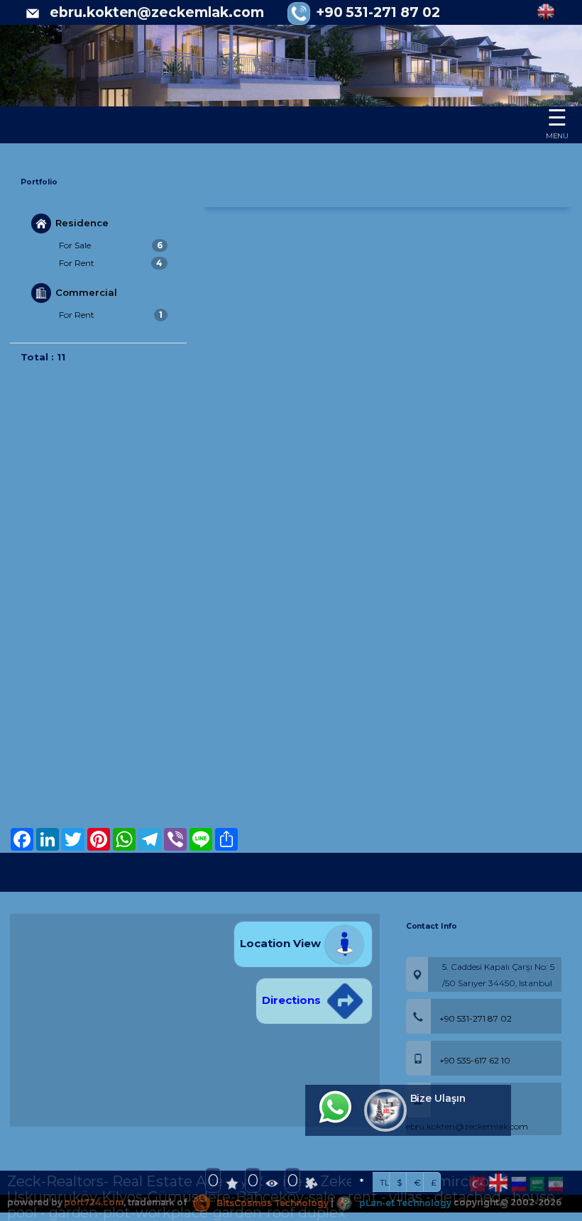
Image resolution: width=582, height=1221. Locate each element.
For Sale (111, 245)
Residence (82, 222)
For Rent (111, 263)
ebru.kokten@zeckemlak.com (157, 12)
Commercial (86, 292)
